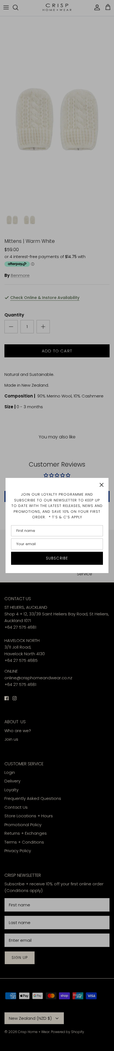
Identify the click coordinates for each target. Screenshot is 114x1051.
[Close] (101, 485)
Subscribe (57, 558)
